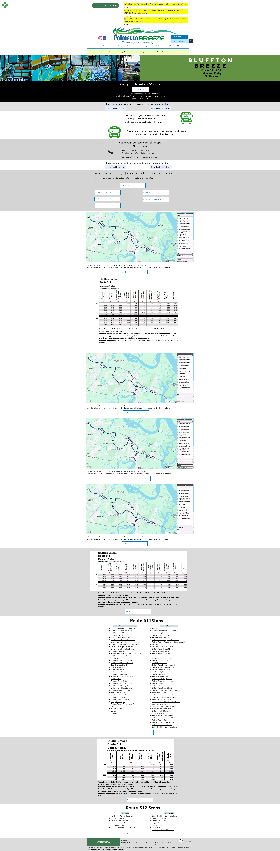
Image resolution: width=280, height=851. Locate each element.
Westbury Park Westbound (161, 709)
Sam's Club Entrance (118, 693)
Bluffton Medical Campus (120, 633)
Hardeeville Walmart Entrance (122, 816)
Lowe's (113, 711)
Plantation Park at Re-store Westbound (166, 702)
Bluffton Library (116, 679)
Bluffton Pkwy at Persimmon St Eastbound (126, 653)
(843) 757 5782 (160, 842)
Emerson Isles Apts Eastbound (122, 647)
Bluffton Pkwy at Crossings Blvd (163, 718)
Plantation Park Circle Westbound (164, 706)
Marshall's (114, 713)
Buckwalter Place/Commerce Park (123, 628)
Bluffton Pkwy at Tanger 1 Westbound (165, 640)
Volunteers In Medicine (119, 642)
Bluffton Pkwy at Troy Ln (119, 651)
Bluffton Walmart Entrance (120, 690)
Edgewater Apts (158, 633)
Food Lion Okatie (117, 818)
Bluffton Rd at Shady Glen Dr (121, 683)
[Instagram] (100, 38)
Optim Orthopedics (159, 821)
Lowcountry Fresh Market (120, 823)
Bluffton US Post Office (119, 681)
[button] (5, 5)
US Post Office (157, 686)
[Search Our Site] (191, 41)
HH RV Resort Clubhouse (161, 637)
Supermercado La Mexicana (162, 699)
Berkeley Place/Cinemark (120, 821)
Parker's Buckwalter (159, 818)
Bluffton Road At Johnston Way (122, 676)
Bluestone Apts (157, 644)
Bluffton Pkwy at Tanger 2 (161, 635)
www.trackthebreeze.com (124, 267)
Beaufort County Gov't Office (162, 647)
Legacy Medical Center (160, 823)
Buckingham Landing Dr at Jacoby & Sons (167, 631)
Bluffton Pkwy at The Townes (162, 725)
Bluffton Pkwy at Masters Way (121, 631)
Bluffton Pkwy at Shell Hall (161, 720)
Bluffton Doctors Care (119, 697)
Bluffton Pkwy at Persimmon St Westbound (167, 690)
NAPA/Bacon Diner (159, 693)
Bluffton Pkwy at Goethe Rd (121, 656)
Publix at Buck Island (118, 635)
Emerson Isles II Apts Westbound (164, 697)
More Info (127, 7)
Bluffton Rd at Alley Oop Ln (121, 674)
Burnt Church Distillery (119, 658)
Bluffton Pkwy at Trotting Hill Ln (163, 715)
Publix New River (158, 827)
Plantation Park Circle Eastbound (123, 640)
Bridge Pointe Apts (118, 702)
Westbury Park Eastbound (120, 637)
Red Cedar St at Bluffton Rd (121, 695)
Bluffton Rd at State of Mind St (122, 663)
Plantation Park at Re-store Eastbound (125, 644)
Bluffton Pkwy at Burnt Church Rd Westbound (168, 642)
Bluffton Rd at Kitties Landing (121, 688)
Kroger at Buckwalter (118, 825)
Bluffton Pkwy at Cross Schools (163, 722)
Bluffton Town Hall (117, 670)
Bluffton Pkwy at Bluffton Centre (122, 699)
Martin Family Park (118, 667)
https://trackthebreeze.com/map (144, 153)
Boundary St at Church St (120, 665)
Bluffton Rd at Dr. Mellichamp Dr (123, 660)
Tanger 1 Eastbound (118, 709)
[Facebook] (104, 38)
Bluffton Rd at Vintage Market (121, 686)
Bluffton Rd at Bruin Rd (119, 672)
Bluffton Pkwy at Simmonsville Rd (164, 695)
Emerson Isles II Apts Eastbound (122, 649)
